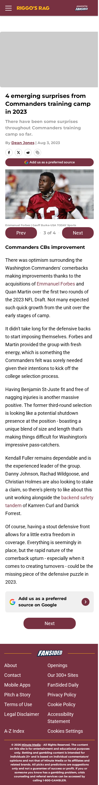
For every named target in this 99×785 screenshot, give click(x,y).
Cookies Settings (65, 731)
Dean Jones (22, 142)
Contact (12, 675)
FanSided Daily (63, 685)
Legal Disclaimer (21, 714)
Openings (57, 665)
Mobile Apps (17, 685)
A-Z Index (14, 731)
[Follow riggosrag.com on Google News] (85, 602)
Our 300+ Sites (63, 675)
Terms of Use (18, 704)
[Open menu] (8, 8)
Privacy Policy (62, 694)
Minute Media (31, 744)
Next (78, 233)
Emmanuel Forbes (56, 284)
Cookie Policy (62, 704)
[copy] (37, 152)
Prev (21, 233)
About (10, 665)
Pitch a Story (17, 694)
